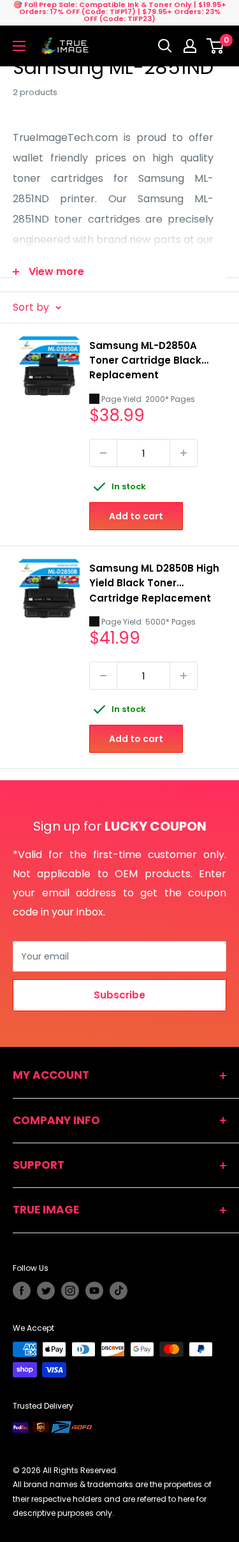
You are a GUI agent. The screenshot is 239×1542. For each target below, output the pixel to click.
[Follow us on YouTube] (94, 1291)
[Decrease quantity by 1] (103, 453)
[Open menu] (19, 46)
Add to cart (136, 516)
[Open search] (165, 46)
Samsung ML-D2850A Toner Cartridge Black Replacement (145, 360)
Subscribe (119, 995)
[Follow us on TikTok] (118, 1291)
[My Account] (190, 46)
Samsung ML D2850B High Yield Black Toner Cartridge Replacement (154, 583)
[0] (216, 46)
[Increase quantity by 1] (183, 453)
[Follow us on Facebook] (22, 1291)
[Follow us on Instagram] (70, 1291)
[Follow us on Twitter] (46, 1291)
